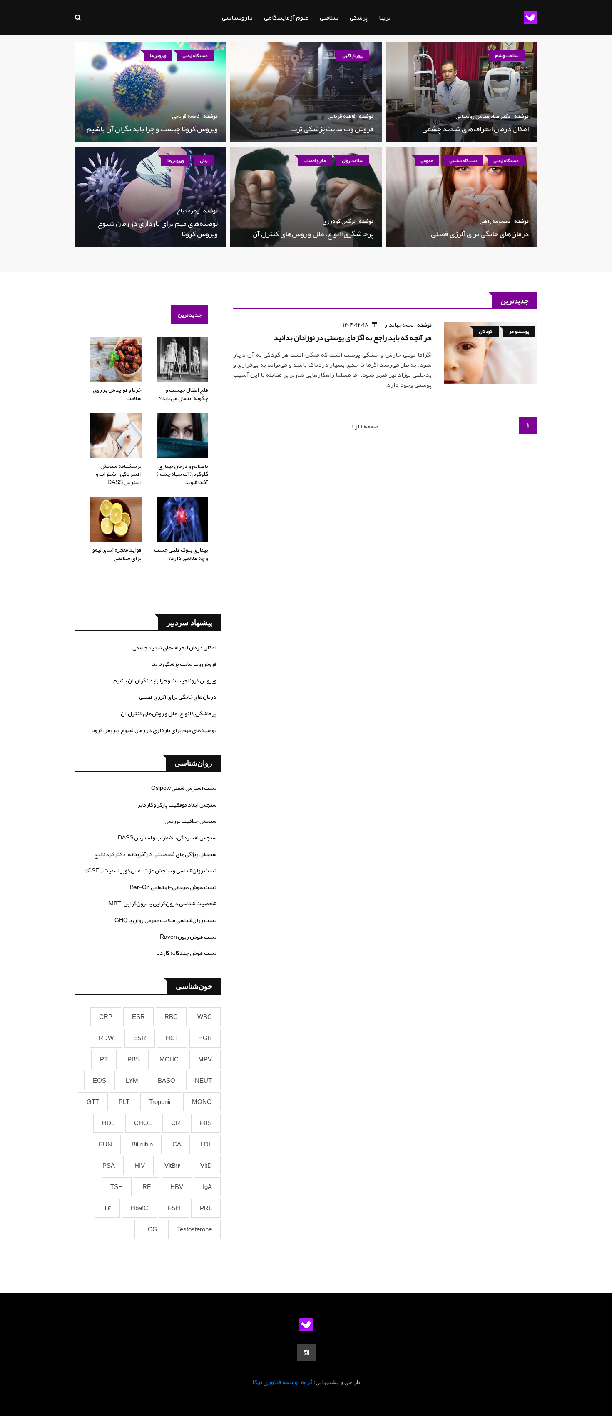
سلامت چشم (506, 55)
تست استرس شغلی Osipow (183, 788)
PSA (108, 1165)
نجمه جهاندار (399, 324)
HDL (108, 1123)
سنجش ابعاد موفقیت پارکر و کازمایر (177, 804)
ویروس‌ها (158, 55)
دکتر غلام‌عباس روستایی (483, 116)
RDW (106, 1038)
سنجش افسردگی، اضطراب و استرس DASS (167, 837)
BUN (105, 1144)
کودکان (486, 331)
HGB (205, 1038)
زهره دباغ (188, 210)
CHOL (143, 1123)
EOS (99, 1080)
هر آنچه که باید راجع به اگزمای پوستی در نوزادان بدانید (353, 337)
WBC (204, 1017)
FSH (174, 1208)
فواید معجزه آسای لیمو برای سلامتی (117, 554)
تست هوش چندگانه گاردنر (185, 953)
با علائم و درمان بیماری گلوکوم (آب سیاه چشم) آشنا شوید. (182, 474)
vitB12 (172, 1165)
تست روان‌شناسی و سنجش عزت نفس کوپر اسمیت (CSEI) (150, 870)
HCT (172, 1038)
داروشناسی (237, 17)
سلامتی (329, 17)
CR (175, 1123)
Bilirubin (142, 1144)
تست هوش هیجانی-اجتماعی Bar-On (173, 887)
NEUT (203, 1080)
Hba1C (139, 1208)
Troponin (160, 1102)
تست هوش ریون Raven (188, 936)
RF (146, 1187)
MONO (202, 1102)
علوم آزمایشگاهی (286, 17)
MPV (205, 1059)
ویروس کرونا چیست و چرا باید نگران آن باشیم (152, 128)
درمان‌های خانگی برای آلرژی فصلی (480, 233)
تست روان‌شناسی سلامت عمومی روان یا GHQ (165, 920)
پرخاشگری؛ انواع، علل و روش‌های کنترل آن (312, 233)
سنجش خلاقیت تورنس (190, 821)
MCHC (169, 1059)
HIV (139, 1165)
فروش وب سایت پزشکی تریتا (331, 128)
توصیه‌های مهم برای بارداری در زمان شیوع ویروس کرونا (158, 228)
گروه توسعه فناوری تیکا (282, 1382)
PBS (133, 1059)
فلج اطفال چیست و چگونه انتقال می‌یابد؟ (183, 394)
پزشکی (359, 17)
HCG (150, 1229)
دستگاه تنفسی (463, 160)
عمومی (427, 160)
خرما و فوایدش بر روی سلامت (117, 394)
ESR (138, 1017)
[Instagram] (306, 1352)
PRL (206, 1208)
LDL (206, 1144)
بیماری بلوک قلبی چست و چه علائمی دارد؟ (181, 554)
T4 (107, 1208)
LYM (132, 1080)
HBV (176, 1187)
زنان (203, 160)
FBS (206, 1123)
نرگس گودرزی (339, 221)
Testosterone (194, 1229)
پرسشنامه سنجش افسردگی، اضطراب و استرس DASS (119, 474)
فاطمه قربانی (342, 116)
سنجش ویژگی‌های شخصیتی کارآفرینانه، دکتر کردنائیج (155, 854)
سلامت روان (352, 160)
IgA (207, 1187)
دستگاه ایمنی (195, 55)
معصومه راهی (495, 221)
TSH (116, 1187)
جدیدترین (190, 314)
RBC (171, 1017)
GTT (93, 1102)
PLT (124, 1102)
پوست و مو (519, 331)
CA (176, 1144)
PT (104, 1059)
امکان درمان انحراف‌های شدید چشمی (475, 128)
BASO (166, 1080)
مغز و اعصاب (315, 160)
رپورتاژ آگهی (353, 55)
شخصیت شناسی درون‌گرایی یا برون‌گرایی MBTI (162, 903)
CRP (105, 1017)
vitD (206, 1165)
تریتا (385, 17)
